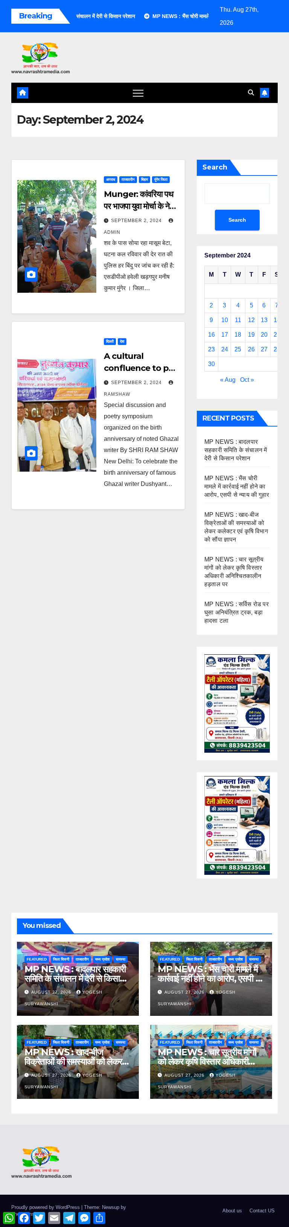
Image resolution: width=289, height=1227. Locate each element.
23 (211, 349)
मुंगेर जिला (160, 179)
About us (232, 1210)
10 (224, 320)
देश (122, 341)
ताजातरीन (128, 179)
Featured (37, 959)
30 (211, 364)
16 (211, 334)
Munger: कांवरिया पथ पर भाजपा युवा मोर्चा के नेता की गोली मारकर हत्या (139, 206)
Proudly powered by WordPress (46, 1207)
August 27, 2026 (52, 992)
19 (251, 334)
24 (224, 349)
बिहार (144, 179)
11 (238, 320)
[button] (251, 92)
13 (264, 320)
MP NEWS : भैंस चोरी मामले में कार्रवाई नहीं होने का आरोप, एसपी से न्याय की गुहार (236, 486)
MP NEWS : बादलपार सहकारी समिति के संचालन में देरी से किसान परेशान (235, 450)
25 (237, 349)
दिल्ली (110, 341)
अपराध (110, 179)
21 (277, 334)
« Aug (228, 380)
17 (224, 334)
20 (264, 334)
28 (277, 349)
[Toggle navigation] (138, 92)
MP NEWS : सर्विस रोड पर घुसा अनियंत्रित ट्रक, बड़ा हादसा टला (236, 612)
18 (237, 334)
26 (251, 349)
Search (214, 167)
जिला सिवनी (61, 959)
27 (264, 349)
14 (277, 320)
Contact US (262, 1210)
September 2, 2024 (137, 220)
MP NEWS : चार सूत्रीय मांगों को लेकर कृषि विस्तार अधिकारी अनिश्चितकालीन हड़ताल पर (207, 1061)
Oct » (247, 380)
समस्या (120, 959)
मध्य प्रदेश (102, 959)
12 (251, 320)
